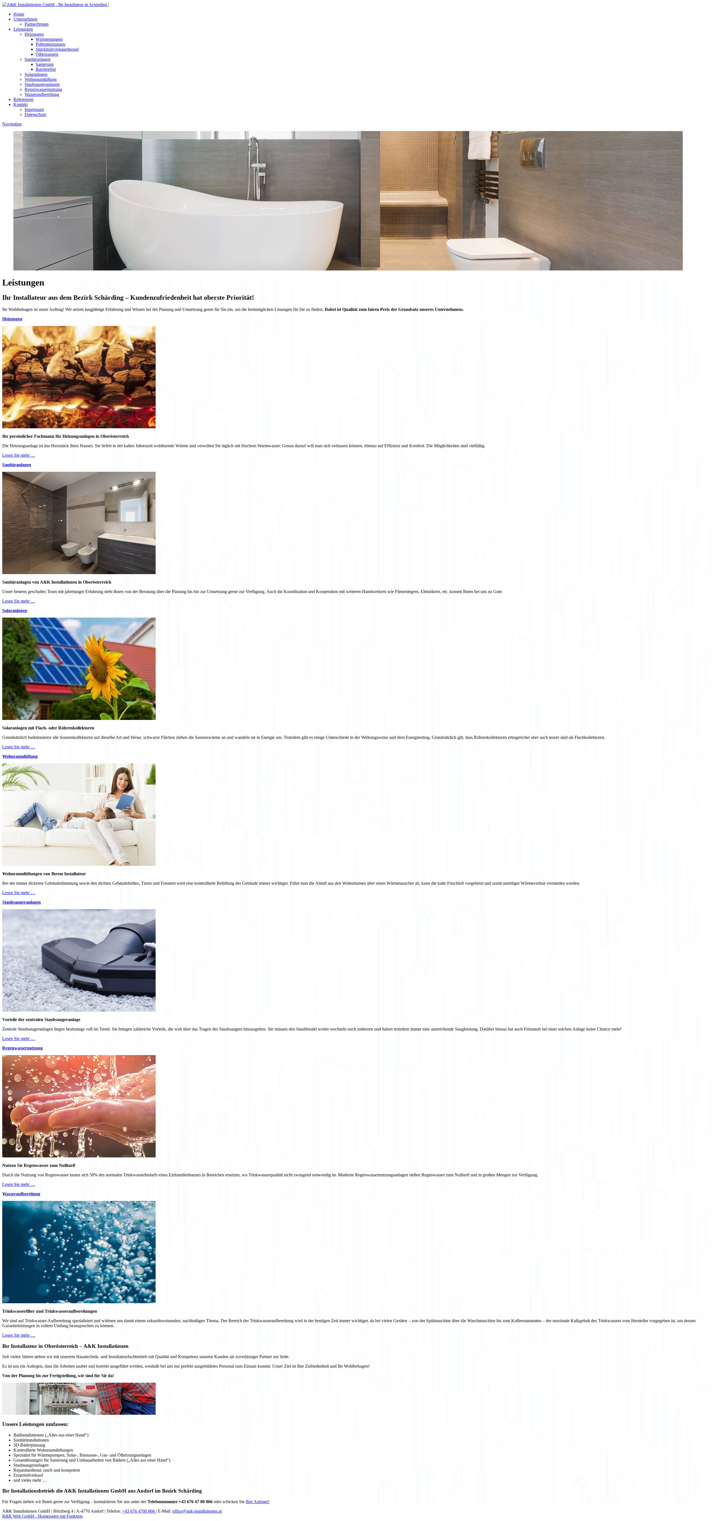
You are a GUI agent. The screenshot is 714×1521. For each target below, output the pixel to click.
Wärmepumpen (49, 39)
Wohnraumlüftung (41, 79)
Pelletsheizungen (50, 44)
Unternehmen (25, 19)
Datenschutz (35, 114)
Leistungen (23, 29)
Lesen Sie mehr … (18, 455)
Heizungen (34, 34)
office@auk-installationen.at (197, 1511)
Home (18, 14)
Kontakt (20, 104)
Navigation (12, 124)
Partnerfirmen (37, 24)
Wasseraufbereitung (42, 94)
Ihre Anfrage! (257, 1501)
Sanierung (45, 64)
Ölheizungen (47, 54)
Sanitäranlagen (37, 59)
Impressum (34, 109)
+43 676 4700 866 (139, 1511)
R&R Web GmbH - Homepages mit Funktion (42, 1516)
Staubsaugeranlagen (42, 84)
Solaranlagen (36, 74)
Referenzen (23, 99)
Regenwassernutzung (43, 89)
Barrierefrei (46, 69)
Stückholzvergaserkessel (57, 49)
